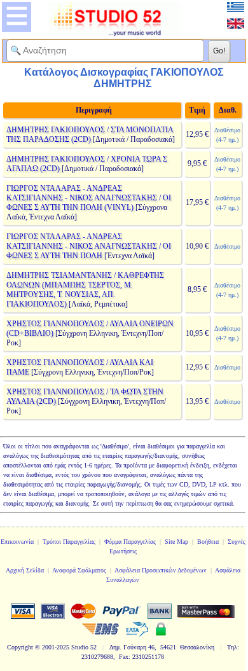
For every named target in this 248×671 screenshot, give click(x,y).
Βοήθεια (208, 541)
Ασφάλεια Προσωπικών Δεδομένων (160, 570)
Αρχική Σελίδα (25, 570)
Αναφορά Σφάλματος (79, 570)
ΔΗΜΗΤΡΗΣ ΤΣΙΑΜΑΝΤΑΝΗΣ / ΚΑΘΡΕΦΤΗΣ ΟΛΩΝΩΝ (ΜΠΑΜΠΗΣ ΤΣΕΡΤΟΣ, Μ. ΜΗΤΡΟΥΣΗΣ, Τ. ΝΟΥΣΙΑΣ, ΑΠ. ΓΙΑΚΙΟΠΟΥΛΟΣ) (85, 289)
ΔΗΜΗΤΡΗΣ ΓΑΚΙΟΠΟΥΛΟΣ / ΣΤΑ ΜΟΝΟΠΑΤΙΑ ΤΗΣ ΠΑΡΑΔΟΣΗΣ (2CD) (89, 134)
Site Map (176, 541)
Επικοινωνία (17, 541)
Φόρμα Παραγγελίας (130, 541)
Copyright (20, 647)
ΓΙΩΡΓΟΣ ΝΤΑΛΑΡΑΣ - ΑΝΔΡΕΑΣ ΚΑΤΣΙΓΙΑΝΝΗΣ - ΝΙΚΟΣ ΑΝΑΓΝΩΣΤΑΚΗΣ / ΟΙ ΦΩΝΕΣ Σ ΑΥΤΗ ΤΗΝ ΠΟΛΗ (88, 246)
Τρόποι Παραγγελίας (69, 541)
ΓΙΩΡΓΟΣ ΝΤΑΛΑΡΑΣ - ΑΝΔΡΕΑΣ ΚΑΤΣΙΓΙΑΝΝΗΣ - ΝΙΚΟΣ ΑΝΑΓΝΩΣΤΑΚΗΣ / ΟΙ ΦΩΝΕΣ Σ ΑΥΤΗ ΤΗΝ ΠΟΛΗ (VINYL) (88, 198)
